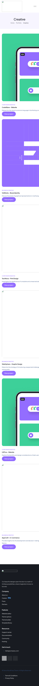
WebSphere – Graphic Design (12, 364)
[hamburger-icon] (35, 6)
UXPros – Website (8, 452)
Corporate (5, 104)
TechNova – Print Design (10, 279)
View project (8, 114)
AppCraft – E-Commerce (11, 538)
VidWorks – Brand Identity (11, 193)
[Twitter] (9, 658)
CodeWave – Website (9, 107)
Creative (12, 104)
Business (5, 190)
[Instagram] (15, 658)
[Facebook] (4, 658)
